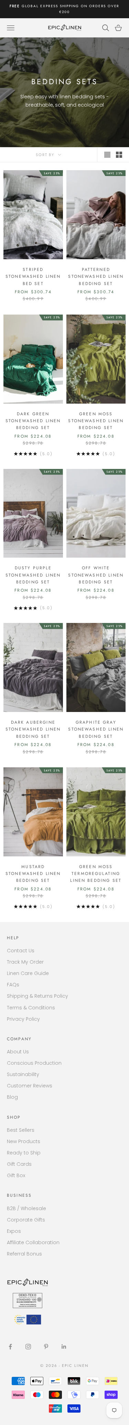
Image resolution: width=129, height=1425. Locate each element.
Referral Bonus (24, 1253)
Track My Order (25, 961)
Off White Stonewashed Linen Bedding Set (95, 575)
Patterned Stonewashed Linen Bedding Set (95, 276)
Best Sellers (20, 1130)
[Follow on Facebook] (10, 1346)
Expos (14, 1231)
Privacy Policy (23, 1019)
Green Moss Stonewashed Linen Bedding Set (95, 421)
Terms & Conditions (31, 1007)
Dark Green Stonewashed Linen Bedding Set (33, 421)
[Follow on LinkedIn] (64, 1346)
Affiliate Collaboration (33, 1242)
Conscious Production (34, 1063)
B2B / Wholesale (26, 1208)
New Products (23, 1141)
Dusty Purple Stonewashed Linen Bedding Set (33, 575)
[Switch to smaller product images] (119, 154)
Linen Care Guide (28, 973)
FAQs (13, 984)
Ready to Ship (24, 1152)
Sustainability (23, 1074)
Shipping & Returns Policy (37, 996)
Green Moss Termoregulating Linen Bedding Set (95, 874)
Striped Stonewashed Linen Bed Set (33, 276)
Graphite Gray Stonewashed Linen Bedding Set (95, 729)
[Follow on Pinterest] (46, 1346)
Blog (12, 1097)
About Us (18, 1051)
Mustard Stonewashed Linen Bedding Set (33, 874)
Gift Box (16, 1175)
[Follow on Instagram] (28, 1346)
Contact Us (20, 950)
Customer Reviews (29, 1085)
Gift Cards (19, 1164)
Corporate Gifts (26, 1219)
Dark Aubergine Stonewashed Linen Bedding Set (33, 729)
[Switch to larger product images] (107, 154)
